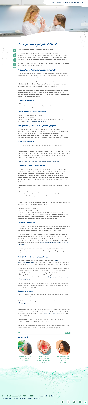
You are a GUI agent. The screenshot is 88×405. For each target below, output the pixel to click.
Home (54, 2)
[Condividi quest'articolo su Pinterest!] (14, 56)
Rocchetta (60, 2)
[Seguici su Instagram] (68, 401)
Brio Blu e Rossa (70, 2)
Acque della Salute (26, 398)
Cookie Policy (55, 396)
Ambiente (37, 398)
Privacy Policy (43, 396)
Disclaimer (67, 332)
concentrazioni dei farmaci (50, 313)
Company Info (6, 398)
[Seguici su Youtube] (80, 401)
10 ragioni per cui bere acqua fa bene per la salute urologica (24, 358)
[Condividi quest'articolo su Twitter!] (14, 61)
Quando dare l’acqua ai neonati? (36, 121)
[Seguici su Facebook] (62, 401)
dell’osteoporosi (23, 303)
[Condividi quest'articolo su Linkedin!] (14, 66)
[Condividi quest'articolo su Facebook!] (14, 52)
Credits (15, 398)
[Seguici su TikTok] (74, 401)
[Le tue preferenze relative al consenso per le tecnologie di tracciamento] (85, 402)
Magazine (80, 2)
